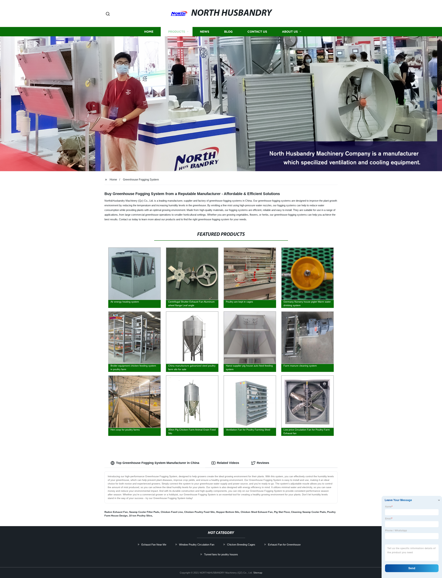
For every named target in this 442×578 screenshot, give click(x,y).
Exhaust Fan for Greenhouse (284, 544)
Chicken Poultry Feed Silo (199, 512)
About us (290, 31)
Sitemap (257, 572)
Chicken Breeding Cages (241, 544)
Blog (228, 31)
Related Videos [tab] (228, 463)
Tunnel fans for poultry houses (221, 554)
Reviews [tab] (263, 463)
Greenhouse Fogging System (141, 179)
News (204, 31)
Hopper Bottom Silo (227, 512)
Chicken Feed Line (172, 512)
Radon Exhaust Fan (116, 512)
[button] (107, 14)
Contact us (257, 31)
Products (176, 31)
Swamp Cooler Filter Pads (144, 512)
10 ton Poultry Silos (140, 515)
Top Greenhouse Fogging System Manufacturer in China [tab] (157, 463)
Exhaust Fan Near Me (153, 544)
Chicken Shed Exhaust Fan (257, 512)
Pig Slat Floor (282, 512)
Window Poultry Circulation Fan (196, 544)
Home (148, 31)
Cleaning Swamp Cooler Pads (308, 512)
